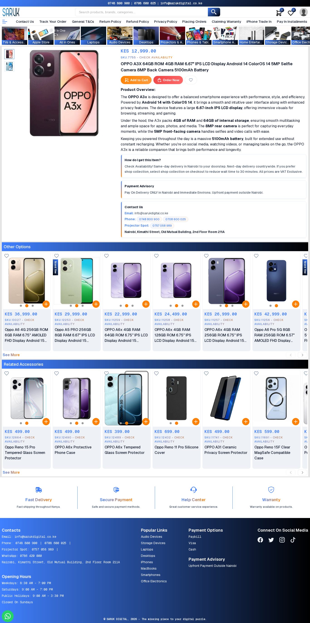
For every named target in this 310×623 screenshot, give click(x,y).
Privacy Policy (165, 21)
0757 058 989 (43, 549)
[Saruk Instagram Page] (282, 540)
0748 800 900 (119, 3)
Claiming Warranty (226, 21)
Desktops (148, 556)
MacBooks (149, 568)
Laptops (147, 549)
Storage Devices (153, 543)
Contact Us (25, 21)
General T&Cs (83, 21)
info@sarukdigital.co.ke (181, 3)
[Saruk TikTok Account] (293, 540)
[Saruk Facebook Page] (260, 540)
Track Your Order (53, 21)
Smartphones (150, 575)
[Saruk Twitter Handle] (271, 540)
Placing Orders (194, 21)
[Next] (302, 355)
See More (11, 355)
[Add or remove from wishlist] (191, 80)
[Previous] (290, 355)
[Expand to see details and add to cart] (46, 304)
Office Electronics (154, 581)
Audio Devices (151, 537)
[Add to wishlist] (6, 256)
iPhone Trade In (259, 21)
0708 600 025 (145, 3)
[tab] (9, 54)
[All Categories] (5, 21)
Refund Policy (137, 21)
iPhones (147, 562)
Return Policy (110, 21)
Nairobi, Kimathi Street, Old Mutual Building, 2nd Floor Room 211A (61, 562)
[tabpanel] (64, 93)
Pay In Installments (292, 21)
